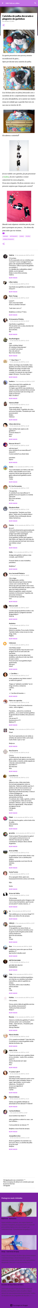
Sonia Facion (13, 872)
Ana (10, 946)
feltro (28, 236)
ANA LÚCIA (13, 1050)
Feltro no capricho (15, 700)
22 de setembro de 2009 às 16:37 (24, 1017)
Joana (11, 467)
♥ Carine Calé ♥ (14, 1072)
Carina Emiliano (14, 1111)
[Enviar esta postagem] (3, 234)
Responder (13, 278)
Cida (10, 974)
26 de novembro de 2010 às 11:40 (19, 1138)
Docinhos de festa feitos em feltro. (12, 1284)
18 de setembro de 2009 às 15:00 (19, 895)
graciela (12, 833)
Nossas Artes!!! (14, 443)
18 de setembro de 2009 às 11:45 (19, 874)
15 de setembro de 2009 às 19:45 (19, 625)
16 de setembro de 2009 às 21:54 (25, 833)
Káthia (11, 997)
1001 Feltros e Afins (12, 3)
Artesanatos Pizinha (16, 319)
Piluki (11, 817)
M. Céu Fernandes (15, 486)
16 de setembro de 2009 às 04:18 (19, 752)
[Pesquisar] (35, 3)
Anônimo (12, 623)
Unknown (12, 643)
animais (5, 236)
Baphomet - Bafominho (8, 1218)
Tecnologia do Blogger (20, 1305)
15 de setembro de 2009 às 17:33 (19, 509)
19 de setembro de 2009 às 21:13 (19, 962)
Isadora (6, 177)
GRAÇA (11, 923)
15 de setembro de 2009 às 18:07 (19, 607)
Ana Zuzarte (13, 750)
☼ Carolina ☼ (14, 673)
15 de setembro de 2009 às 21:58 (19, 702)
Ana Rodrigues (14, 338)
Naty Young (13, 296)
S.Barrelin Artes (14, 424)
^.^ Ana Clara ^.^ (15, 360)
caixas (22, 236)
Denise (11, 525)
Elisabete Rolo (14, 507)
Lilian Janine (13, 282)
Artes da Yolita (14, 893)
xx (10, 911)
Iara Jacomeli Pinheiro (17, 573)
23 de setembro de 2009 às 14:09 (19, 1052)
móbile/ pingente (8, 239)
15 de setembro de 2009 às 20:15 (19, 645)
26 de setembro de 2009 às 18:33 (19, 1074)
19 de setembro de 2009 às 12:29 (24, 923)
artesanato (13, 236)
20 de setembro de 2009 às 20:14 (22, 974)
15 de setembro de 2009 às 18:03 (19, 575)
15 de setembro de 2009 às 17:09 (19, 488)
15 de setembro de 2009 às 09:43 (24, 255)
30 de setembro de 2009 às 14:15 (19, 1099)
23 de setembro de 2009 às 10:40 (19, 1036)
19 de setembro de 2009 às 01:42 (21, 911)
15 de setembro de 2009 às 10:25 (19, 298)
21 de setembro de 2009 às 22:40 (24, 997)
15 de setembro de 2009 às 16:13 (19, 404)
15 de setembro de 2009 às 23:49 (24, 729)
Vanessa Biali (13, 403)
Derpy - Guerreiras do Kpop (10, 1251)
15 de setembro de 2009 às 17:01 (23, 467)
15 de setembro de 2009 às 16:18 (19, 426)
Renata (11, 1017)
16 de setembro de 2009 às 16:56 (23, 817)
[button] (3, 25)
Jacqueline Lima (14, 1136)
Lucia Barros (13, 775)
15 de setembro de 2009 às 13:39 (24, 381)
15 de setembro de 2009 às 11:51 (19, 362)
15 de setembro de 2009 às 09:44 (19, 284)
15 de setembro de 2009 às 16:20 (19, 445)
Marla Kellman (14, 1097)
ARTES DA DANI (14, 960)
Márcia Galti (13, 606)
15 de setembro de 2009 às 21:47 (19, 675)
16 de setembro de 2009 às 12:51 (19, 777)
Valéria (11, 255)
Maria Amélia (14, 1034)
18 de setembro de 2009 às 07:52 (19, 852)
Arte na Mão (13, 851)
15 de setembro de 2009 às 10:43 (19, 321)
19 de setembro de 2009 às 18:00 (22, 946)
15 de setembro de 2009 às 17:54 (24, 525)
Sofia (11, 552)
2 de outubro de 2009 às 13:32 (18, 1113)
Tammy (11, 729)
